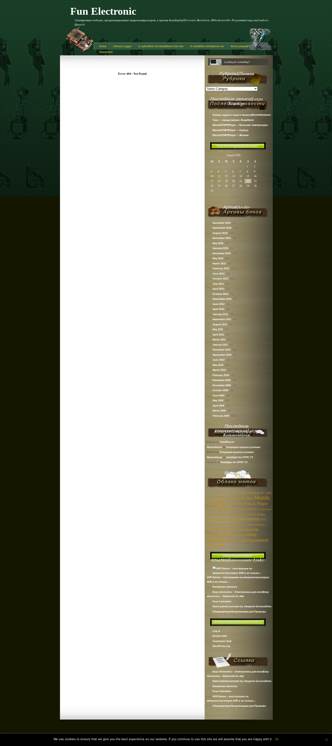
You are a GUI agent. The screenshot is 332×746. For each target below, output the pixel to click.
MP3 (218, 503)
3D (207, 493)
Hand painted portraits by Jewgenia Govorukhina (242, 606)
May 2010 (218, 365)
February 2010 (221, 375)
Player (262, 503)
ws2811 (252, 514)
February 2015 (221, 268)
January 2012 (220, 314)
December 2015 (222, 253)
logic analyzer (229, 498)
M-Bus (247, 498)
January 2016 (220, 248)
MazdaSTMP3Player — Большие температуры (240, 125)
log (215, 498)
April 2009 (218, 405)
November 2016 (222, 238)
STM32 (224, 508)
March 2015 (219, 263)
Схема (211, 529)
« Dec (211, 195)
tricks (214, 514)
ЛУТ (263, 519)
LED (268, 493)
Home (102, 46)
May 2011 (218, 329)
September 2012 (222, 299)
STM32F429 (265, 509)
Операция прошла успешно (243, 447)
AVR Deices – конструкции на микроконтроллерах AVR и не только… (238, 579)
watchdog (240, 514)
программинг (255, 539)
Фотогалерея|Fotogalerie (246, 46)
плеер (251, 534)
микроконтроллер (221, 534)
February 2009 (221, 415)
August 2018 (220, 233)
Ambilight (216, 493)
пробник (234, 540)
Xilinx (261, 514)
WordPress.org (221, 646)
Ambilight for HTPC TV (239, 457)
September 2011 (222, 319)
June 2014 (218, 273)
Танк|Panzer (227, 442)
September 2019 (222, 227)
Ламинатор (215, 524)
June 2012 (218, 304)
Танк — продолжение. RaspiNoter (233, 120)
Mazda (261, 497)
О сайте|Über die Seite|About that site (160, 46)
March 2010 (219, 370)
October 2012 (220, 294)
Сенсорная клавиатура (253, 524)
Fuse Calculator (222, 601)
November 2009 (222, 385)
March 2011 (219, 339)
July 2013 (218, 283)
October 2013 (220, 278)
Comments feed (222, 641)
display (254, 492)
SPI (214, 508)
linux (209, 498)
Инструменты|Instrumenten (233, 518)
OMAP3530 (242, 503)
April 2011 (218, 334)
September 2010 (222, 354)
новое (241, 534)
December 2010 (222, 349)
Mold (209, 504)
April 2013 (218, 288)
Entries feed (220, 636)
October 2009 (220, 390)
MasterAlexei (214, 447)
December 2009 (222, 380)
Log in (216, 631)
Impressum (106, 52)
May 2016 (218, 243)
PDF (254, 504)
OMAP (229, 504)
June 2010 (218, 359)
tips (208, 514)
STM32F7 (252, 509)
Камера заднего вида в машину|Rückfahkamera (242, 114)
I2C (262, 493)
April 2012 (218, 309)
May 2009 (218, 400)
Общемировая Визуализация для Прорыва (239, 611)
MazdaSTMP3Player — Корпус (230, 130)
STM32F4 (239, 509)
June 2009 (218, 395)
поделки (217, 539)
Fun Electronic (103, 11)
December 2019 (222, 223)
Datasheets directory (225, 586)
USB (222, 514)
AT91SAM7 (230, 493)
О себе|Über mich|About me (207, 46)
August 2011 (220, 324)
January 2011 (220, 344)
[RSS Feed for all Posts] (260, 49)
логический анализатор (238, 529)
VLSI (230, 514)
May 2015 (218, 258)
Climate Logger (122, 46)
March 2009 (219, 410)
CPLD (243, 492)
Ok (277, 739)
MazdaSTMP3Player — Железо (231, 135)
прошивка (215, 545)
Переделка (233, 524)
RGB (208, 509)
